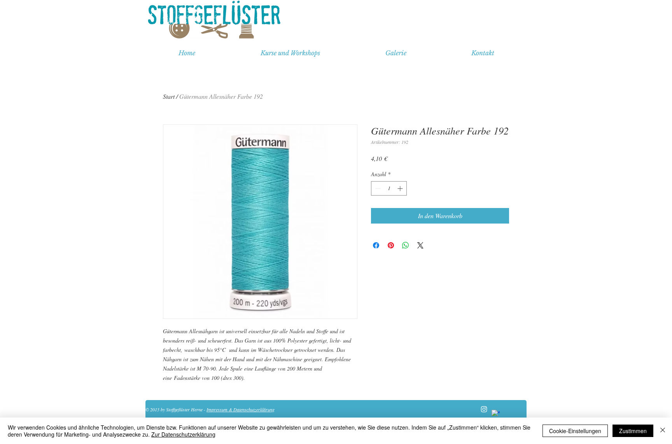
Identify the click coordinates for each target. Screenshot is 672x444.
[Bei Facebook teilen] (376, 245)
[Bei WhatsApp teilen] (405, 245)
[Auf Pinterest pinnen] (391, 245)
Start (169, 96)
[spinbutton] (389, 188)
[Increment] (401, 188)
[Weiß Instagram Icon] (484, 409)
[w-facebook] (496, 414)
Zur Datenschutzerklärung (183, 434)
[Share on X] (420, 245)
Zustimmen (633, 431)
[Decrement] (377, 188)
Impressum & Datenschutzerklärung (240, 409)
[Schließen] (662, 431)
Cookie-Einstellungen (575, 431)
